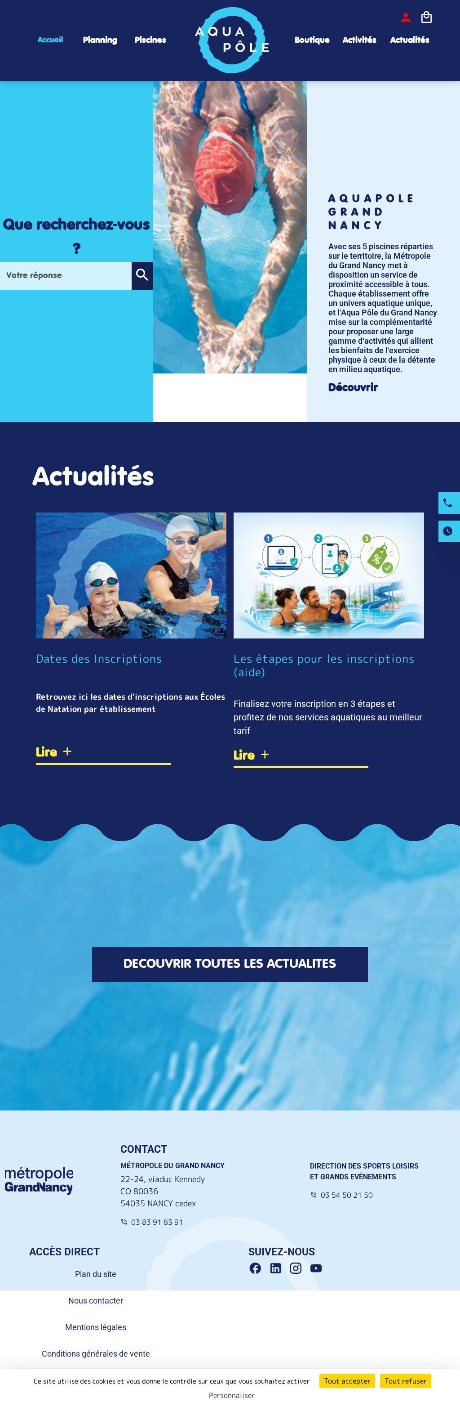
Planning (100, 40)
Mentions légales (95, 1327)
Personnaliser (232, 1395)
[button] (142, 276)
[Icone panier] (426, 17)
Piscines (150, 40)
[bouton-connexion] (405, 17)
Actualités (409, 40)
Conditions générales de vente (96, 1353)
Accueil (50, 40)
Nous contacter (95, 1300)
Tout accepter (347, 1381)
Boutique (312, 40)
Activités (359, 40)
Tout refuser (406, 1381)
